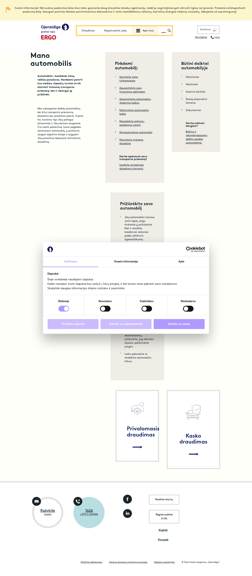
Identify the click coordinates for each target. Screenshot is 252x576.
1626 (89, 511)
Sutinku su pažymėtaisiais (126, 324)
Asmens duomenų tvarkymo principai (128, 562)
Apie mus (148, 30)
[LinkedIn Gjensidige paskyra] (126, 512)
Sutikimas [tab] (70, 261)
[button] (208, 29)
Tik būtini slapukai (73, 324)
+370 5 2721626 (89, 514)
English (163, 530)
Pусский (163, 539)
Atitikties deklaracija (92, 562)
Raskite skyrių (164, 499)
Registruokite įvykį (115, 30)
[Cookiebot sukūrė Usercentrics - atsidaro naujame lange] (189, 249)
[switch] (105, 309)
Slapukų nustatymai (164, 562)
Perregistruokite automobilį (135, 132)
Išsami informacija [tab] (126, 261)
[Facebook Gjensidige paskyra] (126, 498)
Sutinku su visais (179, 324)
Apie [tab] (181, 261)
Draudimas (88, 30)
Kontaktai (201, 37)
